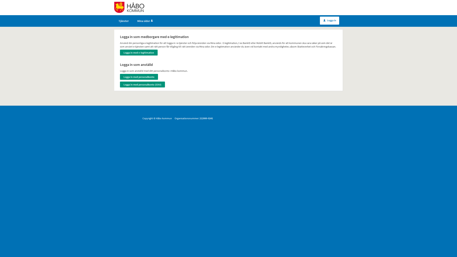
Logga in (329, 20)
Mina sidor (143, 21)
